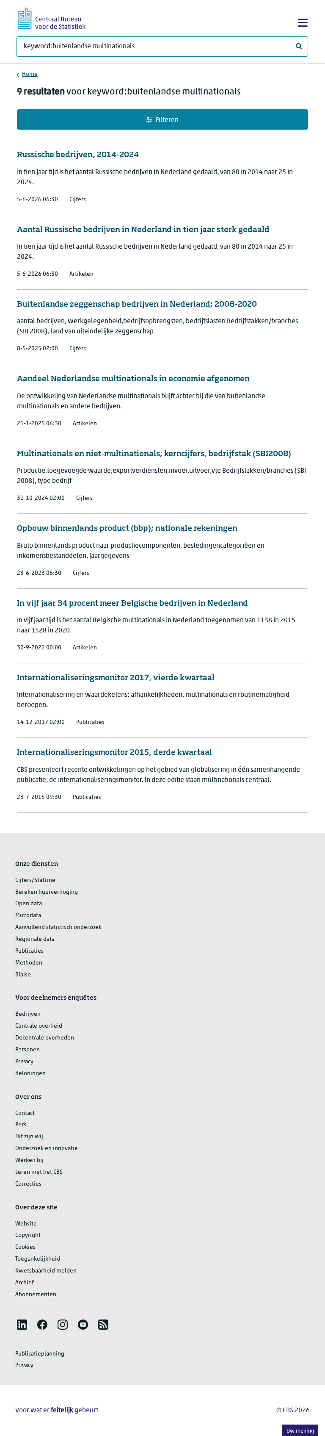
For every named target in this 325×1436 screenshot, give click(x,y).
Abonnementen (35, 1294)
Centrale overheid (38, 1026)
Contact (25, 1113)
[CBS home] (51, 17)
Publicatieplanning (39, 1354)
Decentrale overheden (44, 1038)
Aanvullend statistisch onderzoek (58, 927)
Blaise (23, 975)
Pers (20, 1125)
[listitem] (22, 1324)
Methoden (28, 963)
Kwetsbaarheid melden (46, 1271)
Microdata (28, 915)
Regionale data (35, 939)
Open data (28, 904)
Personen (27, 1050)
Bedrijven (28, 1014)
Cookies (25, 1247)
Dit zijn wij (29, 1136)
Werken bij (29, 1160)
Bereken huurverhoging (46, 892)
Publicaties (29, 951)
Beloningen (30, 1073)
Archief (24, 1283)
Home (30, 74)
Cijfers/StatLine (35, 880)
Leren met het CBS (39, 1172)
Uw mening (300, 1431)
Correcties (28, 1184)
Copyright (28, 1235)
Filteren (167, 120)
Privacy (24, 1062)
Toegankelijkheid (37, 1259)
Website (26, 1224)
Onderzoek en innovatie (46, 1148)
